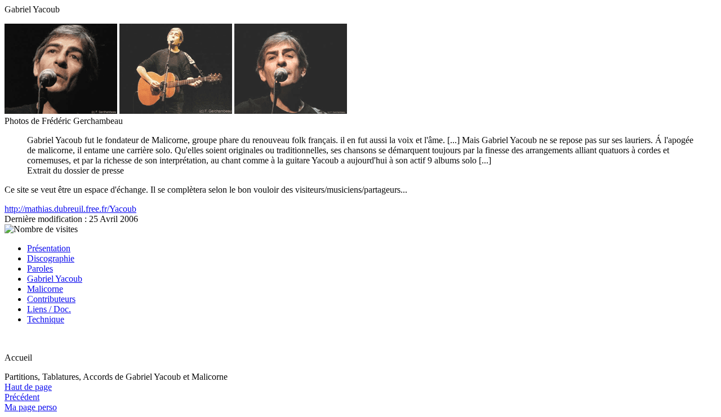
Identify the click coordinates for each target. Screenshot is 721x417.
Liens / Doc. (49, 309)
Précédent (22, 397)
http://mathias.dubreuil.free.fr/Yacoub (70, 209)
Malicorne (45, 289)
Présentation (48, 248)
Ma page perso (31, 407)
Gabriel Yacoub (54, 278)
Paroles (40, 268)
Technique (45, 319)
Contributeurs (51, 299)
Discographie (50, 258)
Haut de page (28, 387)
